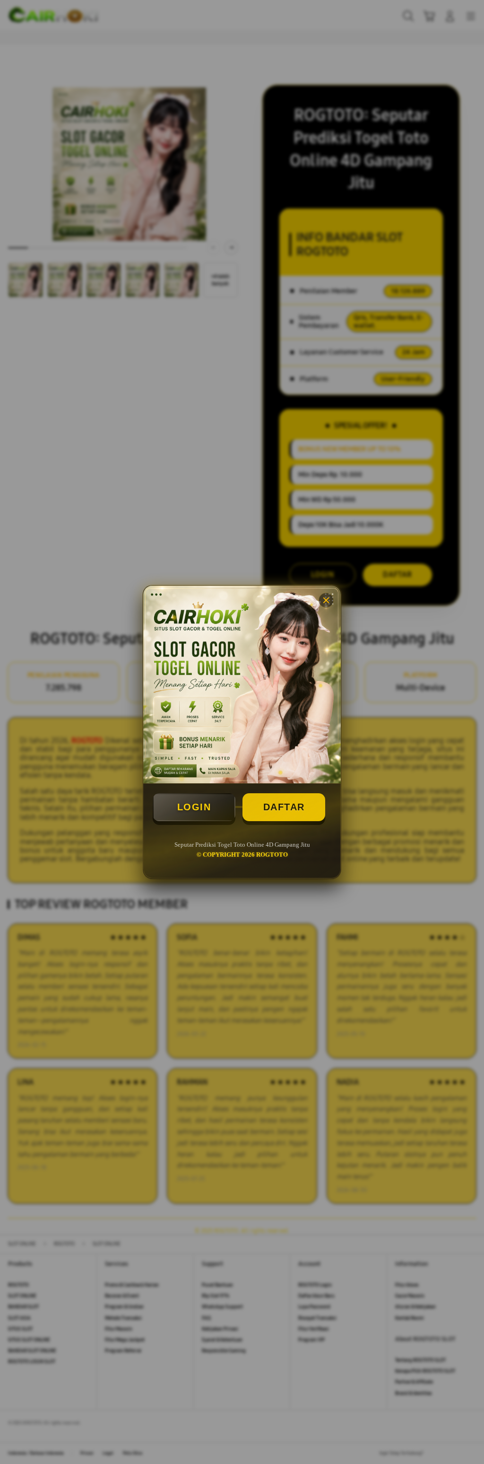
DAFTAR (284, 807)
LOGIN (194, 807)
